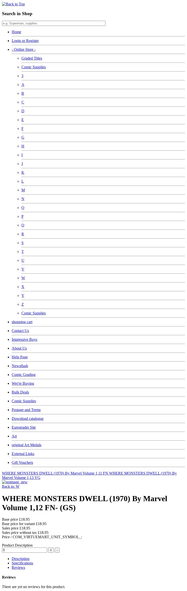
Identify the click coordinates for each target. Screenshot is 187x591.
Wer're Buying (23, 383)
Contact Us (20, 331)
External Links (23, 454)
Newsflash (20, 366)
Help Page (20, 357)
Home (16, 32)
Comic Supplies (33, 67)
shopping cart (22, 322)
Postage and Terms (26, 410)
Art (14, 436)
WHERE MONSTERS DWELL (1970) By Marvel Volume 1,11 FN (55, 473)
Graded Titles (31, 58)
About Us (19, 348)
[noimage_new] (15, 482)
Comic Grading (24, 375)
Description (20, 559)
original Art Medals (26, 445)
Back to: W (10, 486)
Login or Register (25, 41)
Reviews (18, 567)
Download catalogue (28, 418)
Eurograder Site (24, 427)
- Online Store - (24, 49)
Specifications (22, 563)
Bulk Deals (20, 392)
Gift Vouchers (22, 462)
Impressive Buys (24, 339)
